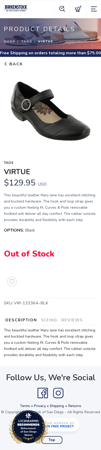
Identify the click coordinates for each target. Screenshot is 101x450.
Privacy (40, 405)
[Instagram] (58, 393)
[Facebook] (43, 393)
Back (15, 64)
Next (89, 110)
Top (52, 440)
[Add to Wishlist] (12, 281)
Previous (12, 110)
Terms (25, 405)
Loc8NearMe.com (51, 428)
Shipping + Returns (65, 405)
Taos (26, 41)
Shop (9, 41)
